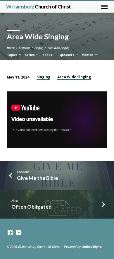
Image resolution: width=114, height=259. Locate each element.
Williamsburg (38, 7)
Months (88, 55)
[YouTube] (18, 233)
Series (30, 55)
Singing (38, 48)
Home (11, 48)
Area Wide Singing (58, 48)
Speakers (67, 55)
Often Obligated (31, 206)
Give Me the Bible (37, 178)
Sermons (24, 48)
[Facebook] (10, 233)
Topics (12, 55)
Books (47, 55)
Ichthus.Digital (92, 247)
